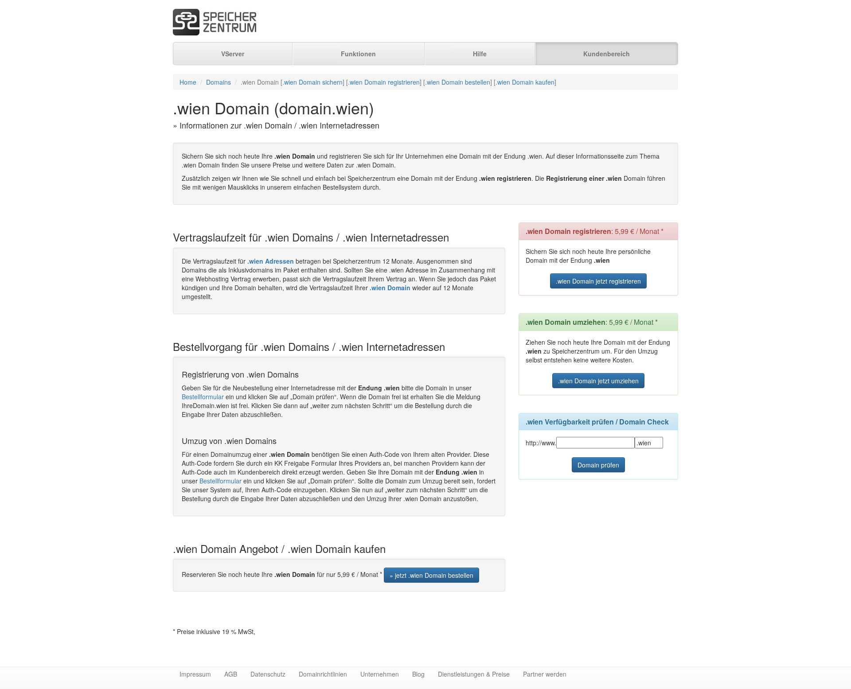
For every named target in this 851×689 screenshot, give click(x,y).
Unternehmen (379, 674)
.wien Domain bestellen (457, 82)
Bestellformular (203, 396)
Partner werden (544, 674)
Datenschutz (267, 674)
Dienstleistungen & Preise (474, 674)
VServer (232, 53)
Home (188, 82)
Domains (218, 82)
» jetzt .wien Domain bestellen (431, 575)
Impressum (195, 674)
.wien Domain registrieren (384, 82)
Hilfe (480, 53)
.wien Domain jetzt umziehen (598, 380)
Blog (418, 674)
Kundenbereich (606, 53)
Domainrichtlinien (323, 674)
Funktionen (358, 53)
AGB (230, 674)
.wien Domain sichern (312, 82)
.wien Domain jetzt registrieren (598, 280)
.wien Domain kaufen (525, 82)
